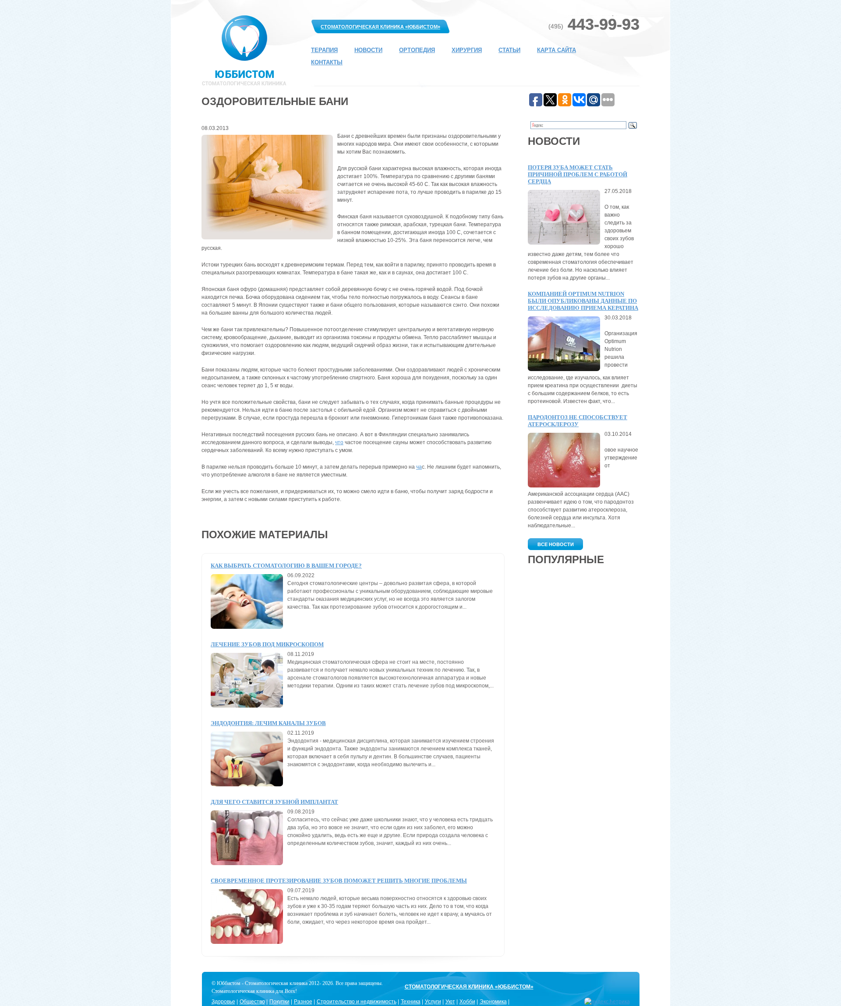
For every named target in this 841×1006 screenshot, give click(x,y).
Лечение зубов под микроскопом (267, 644)
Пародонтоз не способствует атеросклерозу (577, 421)
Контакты (327, 62)
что (339, 442)
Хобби (467, 1002)
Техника (410, 1002)
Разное (303, 1002)
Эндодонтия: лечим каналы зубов (268, 723)
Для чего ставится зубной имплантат (274, 802)
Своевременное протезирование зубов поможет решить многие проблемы (339, 880)
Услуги (433, 1002)
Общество (252, 1002)
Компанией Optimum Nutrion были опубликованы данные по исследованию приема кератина (583, 301)
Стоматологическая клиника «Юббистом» (380, 26)
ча (419, 467)
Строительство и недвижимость (356, 1002)
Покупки (279, 1002)
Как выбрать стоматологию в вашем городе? (286, 565)
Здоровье (223, 1002)
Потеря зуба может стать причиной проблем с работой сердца (577, 174)
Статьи (509, 50)
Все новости (555, 544)
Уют (450, 1002)
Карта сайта (556, 50)
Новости (368, 50)
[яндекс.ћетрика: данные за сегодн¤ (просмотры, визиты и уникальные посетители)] (607, 1002)
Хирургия (467, 50)
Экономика (493, 1002)
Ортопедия (417, 50)
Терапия (324, 50)
